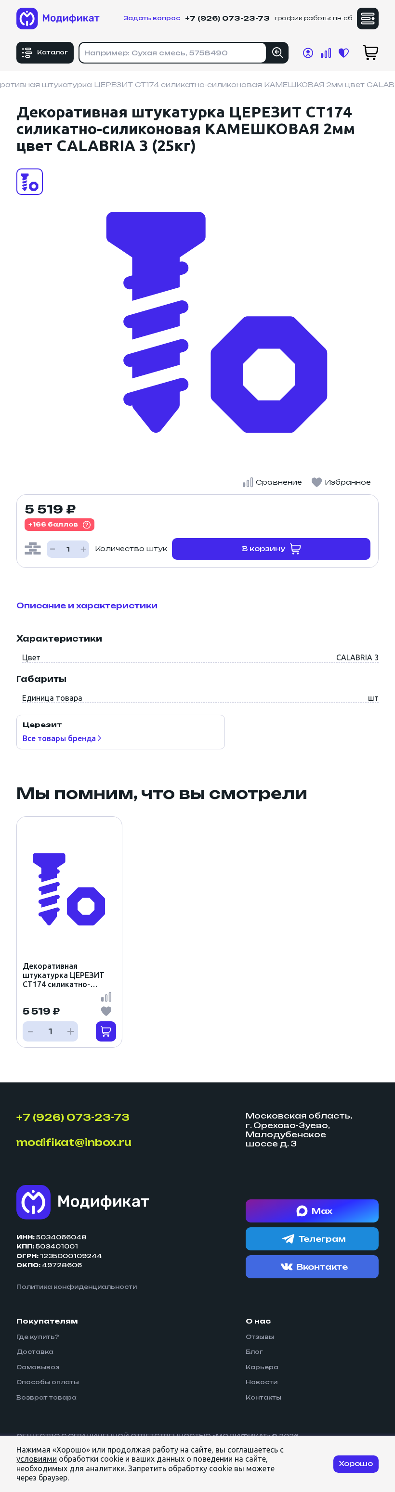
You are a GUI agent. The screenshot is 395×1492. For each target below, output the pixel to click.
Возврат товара (46, 1397)
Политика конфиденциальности (76, 1287)
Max (322, 1211)
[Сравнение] (106, 996)
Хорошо (356, 1463)
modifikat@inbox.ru (74, 1142)
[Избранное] (106, 1011)
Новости (261, 1382)
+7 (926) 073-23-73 (227, 18)
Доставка (34, 1352)
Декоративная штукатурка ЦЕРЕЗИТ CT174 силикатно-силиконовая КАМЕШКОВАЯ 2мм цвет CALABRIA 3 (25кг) (69, 976)
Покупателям (47, 1321)
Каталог (52, 52)
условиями (36, 1458)
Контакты (263, 1397)
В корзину (263, 548)
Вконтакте (322, 1267)
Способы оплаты (47, 1382)
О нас (258, 1321)
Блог (254, 1352)
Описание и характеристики (87, 605)
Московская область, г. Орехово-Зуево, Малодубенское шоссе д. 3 (299, 1129)
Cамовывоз (37, 1367)
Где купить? (37, 1337)
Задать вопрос (151, 18)
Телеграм (322, 1239)
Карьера (262, 1367)
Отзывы (260, 1337)
